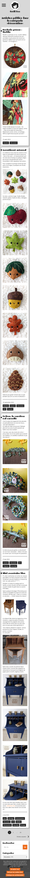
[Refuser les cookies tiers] (28, 868)
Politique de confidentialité (15, 875)
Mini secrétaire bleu (14, 573)
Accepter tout (15, 869)
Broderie (6, 143)
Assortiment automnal (14, 150)
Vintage (23, 825)
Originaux (6, 566)
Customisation (20, 818)
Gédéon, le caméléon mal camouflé (14, 417)
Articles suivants (21, 837)
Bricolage (11, 818)
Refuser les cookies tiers (15, 872)
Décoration (13, 143)
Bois (5, 818)
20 (20, 832)
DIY (5, 409)
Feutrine (10, 409)
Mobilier (18, 822)
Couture (12, 406)
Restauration (7, 825)
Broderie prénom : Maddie (12, 31)
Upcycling (13, 566)
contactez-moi (10, 806)
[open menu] (3, 5)
